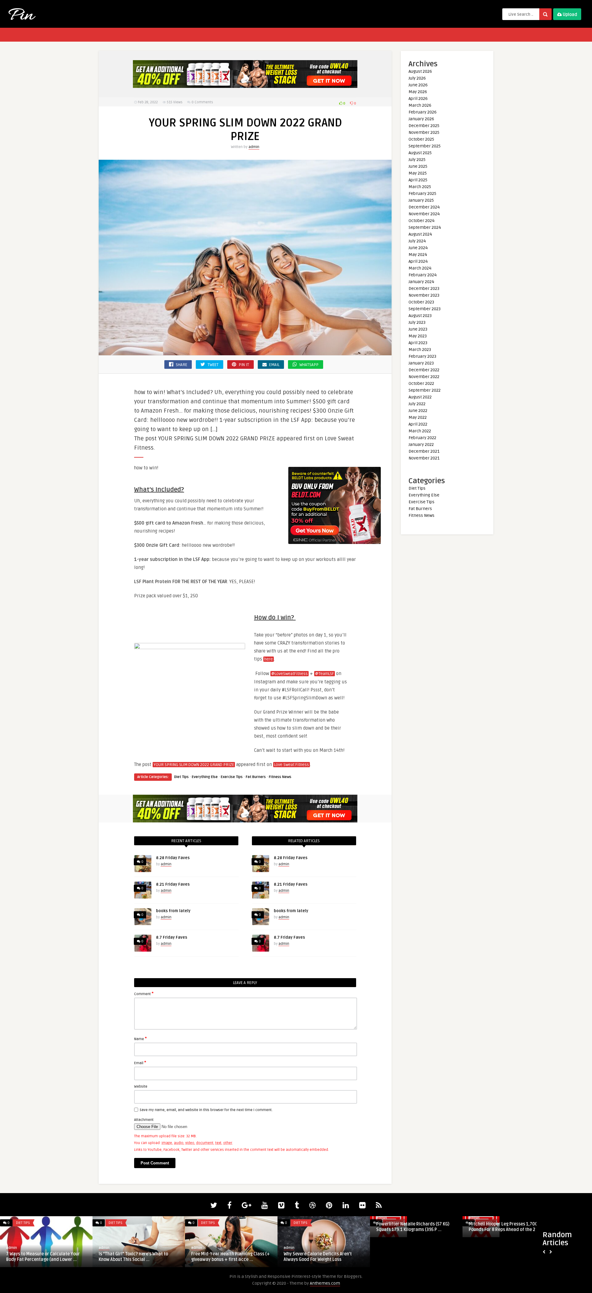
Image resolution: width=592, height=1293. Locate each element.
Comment (144, 993)
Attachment (144, 1120)
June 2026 (418, 85)
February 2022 (422, 437)
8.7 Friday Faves (171, 937)
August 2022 (420, 397)
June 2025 (418, 166)
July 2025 (417, 159)
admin (254, 147)
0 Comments (202, 102)
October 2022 (421, 383)
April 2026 (418, 98)
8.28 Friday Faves (173, 857)
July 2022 (417, 403)
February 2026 (423, 112)
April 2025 (418, 180)
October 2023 (421, 302)
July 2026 (417, 78)
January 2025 (421, 200)
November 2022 (424, 376)
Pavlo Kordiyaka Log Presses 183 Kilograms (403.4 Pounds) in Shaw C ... (44, 1226)
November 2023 (424, 295)
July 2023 (417, 322)
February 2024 (423, 275)
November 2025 (424, 132)
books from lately (173, 910)
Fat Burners (256, 777)
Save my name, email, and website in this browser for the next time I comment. (206, 1110)
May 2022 (418, 417)
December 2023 (424, 288)
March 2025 (420, 186)
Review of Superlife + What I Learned (228, 1254)
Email (140, 1062)
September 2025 (425, 146)
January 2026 (421, 118)
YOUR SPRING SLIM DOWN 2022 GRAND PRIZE (194, 764)
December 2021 (424, 451)
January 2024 (421, 281)
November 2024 (424, 213)
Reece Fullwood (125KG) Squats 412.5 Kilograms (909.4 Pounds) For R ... (506, 1226)
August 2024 (420, 234)
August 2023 (420, 315)
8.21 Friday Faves (173, 884)
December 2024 (424, 207)
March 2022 (420, 431)
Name (140, 1038)
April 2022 (418, 424)
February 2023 (422, 356)
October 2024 (421, 220)
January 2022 (421, 444)
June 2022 (418, 410)
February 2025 (422, 193)
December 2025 (424, 125)
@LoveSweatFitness (289, 673)
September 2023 (425, 308)
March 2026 (420, 105)
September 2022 (425, 390)
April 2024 (418, 261)
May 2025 (418, 173)
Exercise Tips (232, 777)
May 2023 (418, 336)
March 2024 (420, 268)
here (268, 659)
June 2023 (418, 329)
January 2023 (421, 363)
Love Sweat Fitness (291, 764)
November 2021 (424, 458)
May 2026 (418, 91)
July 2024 (417, 241)
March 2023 (420, 349)
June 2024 (418, 247)
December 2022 (424, 370)
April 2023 (418, 342)
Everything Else (205, 777)
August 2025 (420, 152)
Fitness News (280, 777)
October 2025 (421, 139)
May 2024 (418, 254)
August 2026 (420, 71)
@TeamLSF (324, 673)
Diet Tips (181, 777)
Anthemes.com (325, 1283)
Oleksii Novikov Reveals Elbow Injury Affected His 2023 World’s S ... (135, 1254)
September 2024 (425, 227)
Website (140, 1087)
